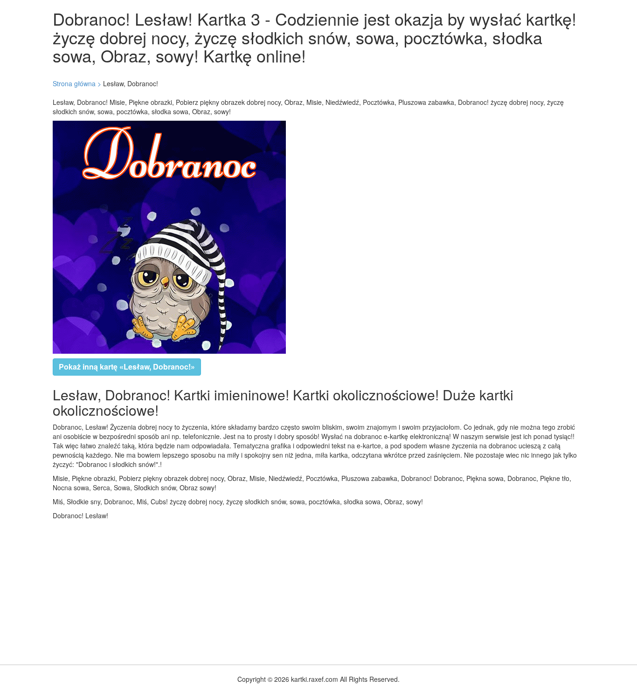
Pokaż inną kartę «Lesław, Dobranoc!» (127, 366)
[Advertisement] (280, 590)
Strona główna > (77, 83)
